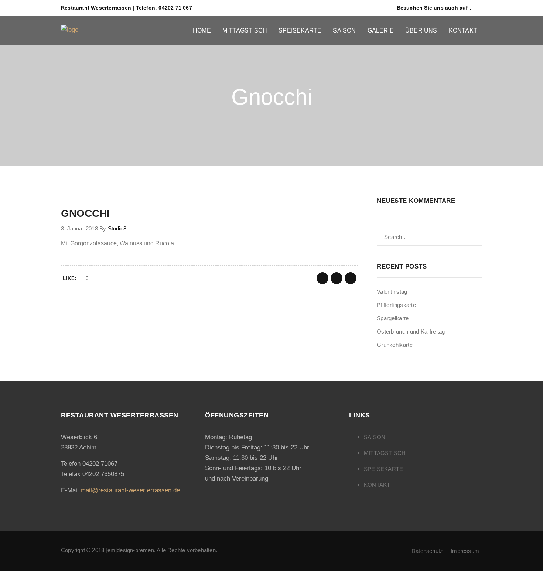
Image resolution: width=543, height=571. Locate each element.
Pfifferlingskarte (396, 305)
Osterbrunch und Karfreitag (411, 331)
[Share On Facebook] (322, 278)
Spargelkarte (393, 318)
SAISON (344, 30)
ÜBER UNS (421, 30)
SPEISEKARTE (300, 30)
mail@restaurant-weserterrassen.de (130, 490)
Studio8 (117, 228)
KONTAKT (463, 30)
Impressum (465, 551)
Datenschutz (427, 551)
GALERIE (381, 30)
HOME (202, 30)
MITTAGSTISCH (244, 30)
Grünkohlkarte (395, 345)
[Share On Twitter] (336, 278)
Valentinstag (392, 291)
